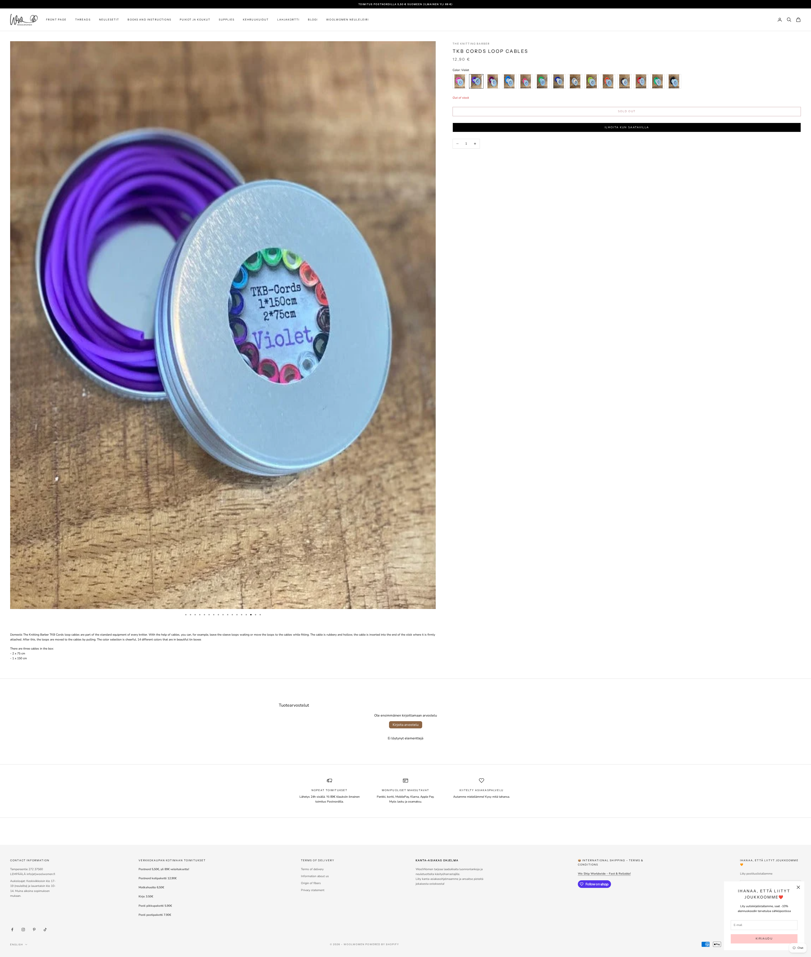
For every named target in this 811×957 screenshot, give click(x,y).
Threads (83, 19)
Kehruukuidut (256, 19)
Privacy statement (312, 890)
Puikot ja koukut (195, 19)
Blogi (313, 19)
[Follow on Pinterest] (34, 929)
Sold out (627, 111)
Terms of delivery (312, 869)
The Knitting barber (471, 43)
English (16, 944)
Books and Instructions (149, 19)
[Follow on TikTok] (45, 929)
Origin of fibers (311, 883)
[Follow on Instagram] (23, 929)
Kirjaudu (764, 939)
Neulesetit (109, 19)
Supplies (226, 19)
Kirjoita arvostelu (406, 724)
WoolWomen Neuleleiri (347, 19)
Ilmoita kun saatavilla (627, 127)
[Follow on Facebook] (12, 929)
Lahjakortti (288, 19)
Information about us (315, 876)
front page (56, 19)
